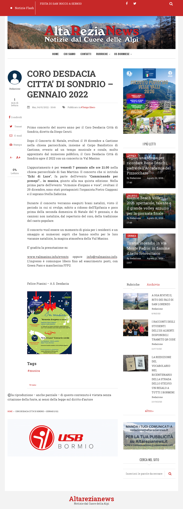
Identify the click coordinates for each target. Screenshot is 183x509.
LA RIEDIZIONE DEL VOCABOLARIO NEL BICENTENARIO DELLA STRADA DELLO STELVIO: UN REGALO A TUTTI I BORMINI (163, 374)
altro (148, 411)
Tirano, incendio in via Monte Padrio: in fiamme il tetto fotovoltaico (148, 248)
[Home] (91, 33)
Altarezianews (91, 498)
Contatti (85, 54)
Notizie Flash (24, 8)
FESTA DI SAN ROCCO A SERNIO (61, 3)
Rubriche (102, 54)
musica (34, 371)
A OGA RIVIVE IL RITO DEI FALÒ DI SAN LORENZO (163, 300)
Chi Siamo (69, 54)
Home (55, 54)
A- (11, 157)
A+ (18, 157)
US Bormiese (121, 54)
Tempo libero (88, 107)
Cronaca (132, 235)
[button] (49, 322)
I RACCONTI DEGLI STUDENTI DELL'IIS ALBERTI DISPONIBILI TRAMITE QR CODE (163, 330)
